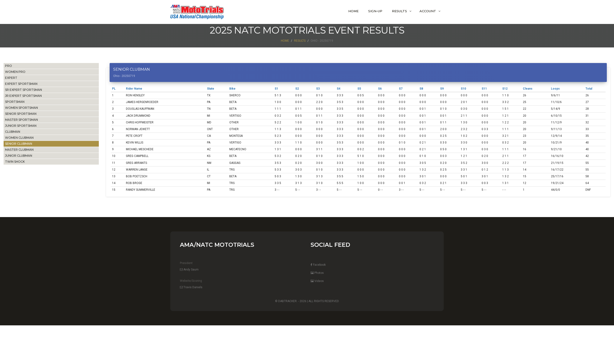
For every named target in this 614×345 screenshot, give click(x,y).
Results (399, 11)
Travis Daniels (192, 287)
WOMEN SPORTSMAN (21, 107)
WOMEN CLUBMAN (19, 137)
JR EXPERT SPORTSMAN (23, 96)
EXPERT (11, 78)
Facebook (319, 264)
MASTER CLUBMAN (19, 149)
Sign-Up (375, 11)
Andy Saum (191, 269)
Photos (319, 273)
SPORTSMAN (14, 102)
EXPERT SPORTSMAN (21, 84)
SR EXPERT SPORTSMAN (23, 90)
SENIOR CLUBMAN (18, 143)
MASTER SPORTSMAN (21, 119)
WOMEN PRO (15, 72)
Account (427, 11)
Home (353, 11)
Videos (319, 281)
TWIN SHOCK (15, 161)
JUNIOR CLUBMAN (18, 155)
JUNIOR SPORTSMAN (20, 125)
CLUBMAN (12, 131)
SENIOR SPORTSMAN (20, 113)
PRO (8, 66)
